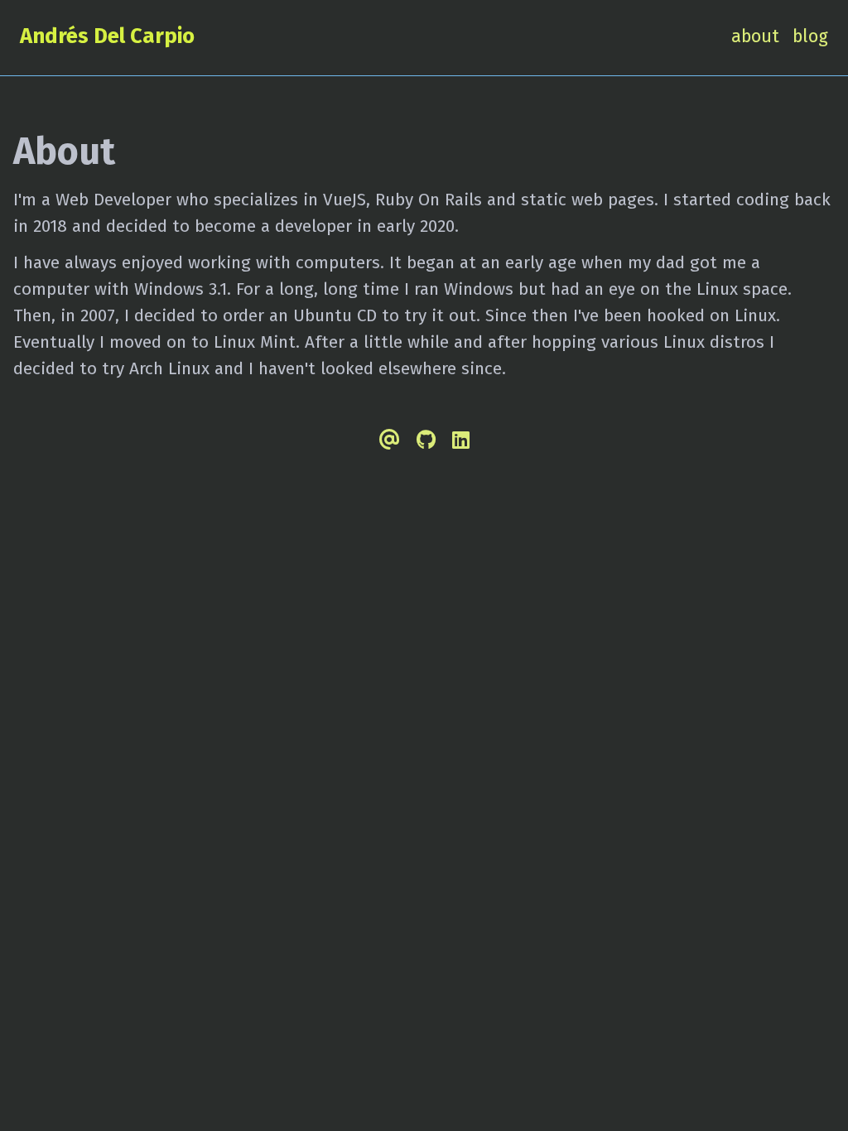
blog (810, 36)
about (755, 36)
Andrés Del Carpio (107, 36)
